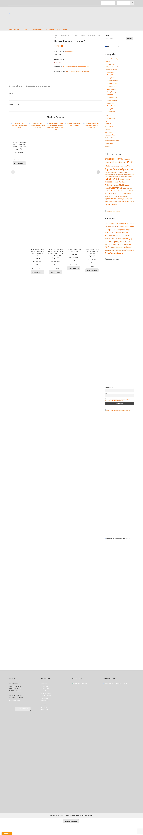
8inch (132, 224)
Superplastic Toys (110, 135)
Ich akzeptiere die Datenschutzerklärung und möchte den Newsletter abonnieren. (117, 399)
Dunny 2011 (110, 72)
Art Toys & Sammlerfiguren (112, 59)
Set (125, 247)
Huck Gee (121, 235)
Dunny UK (110, 109)
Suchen (107, 35)
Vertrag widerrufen (23, 708)
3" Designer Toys (64, 35)
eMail (106, 393)
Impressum (44, 684)
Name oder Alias (109, 387)
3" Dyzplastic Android (112, 67)
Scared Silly (110, 103)
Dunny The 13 (111, 106)
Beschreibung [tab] (15, 86)
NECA (106, 191)
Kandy (116, 182)
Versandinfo (44, 686)
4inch (122, 224)
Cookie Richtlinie (46, 695)
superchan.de (14, 29)
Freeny (118, 233)
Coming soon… (37, 29)
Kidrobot (79, 71)
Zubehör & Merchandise (112, 140)
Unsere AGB (44, 700)
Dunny (73, 71)
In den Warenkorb (19, 163)
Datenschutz (44, 698)
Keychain (127, 235)
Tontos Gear (44, 709)
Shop (65, 29)
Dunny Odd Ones (112, 97)
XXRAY (115, 201)
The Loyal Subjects (110, 138)
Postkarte (112, 247)
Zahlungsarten (45, 688)
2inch (111, 224)
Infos (25, 29)
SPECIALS (108, 123)
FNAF (106, 233)
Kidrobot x (108, 129)
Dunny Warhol (111, 111)
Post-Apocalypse (112, 100)
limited (115, 238)
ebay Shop (44, 707)
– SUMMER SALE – (53, 29)
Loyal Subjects (122, 239)
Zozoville (107, 146)
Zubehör (120, 253)
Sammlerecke (109, 143)
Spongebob (108, 250)
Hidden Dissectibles (112, 235)
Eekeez (130, 176)
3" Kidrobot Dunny (77, 35)
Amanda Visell (122, 166)
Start (56, 35)
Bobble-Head (124, 227)
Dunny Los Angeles (113, 92)
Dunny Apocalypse (112, 80)
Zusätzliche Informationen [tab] (38, 86)
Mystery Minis (115, 188)
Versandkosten (69, 51)
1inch (106, 224)
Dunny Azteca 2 (111, 86)
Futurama (121, 179)
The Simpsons (109, 201)
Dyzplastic (113, 229)
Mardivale (110, 94)
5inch (126, 224)
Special (128, 247)
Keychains (108, 121)
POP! (107, 247)
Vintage (86, 71)
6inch (129, 224)
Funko (124, 232)
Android (107, 227)
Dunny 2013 (110, 78)
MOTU (107, 188)
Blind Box (107, 61)
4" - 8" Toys (108, 115)
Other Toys (116, 244)
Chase (131, 227)
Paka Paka (110, 191)
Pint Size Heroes (120, 191)
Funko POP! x (109, 126)
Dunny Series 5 (111, 89)
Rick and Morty (119, 247)
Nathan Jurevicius (127, 188)
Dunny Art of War (112, 83)
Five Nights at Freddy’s (123, 229)
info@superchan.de (15, 700)
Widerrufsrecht (45, 691)
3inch (68, 71)
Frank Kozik (111, 233)
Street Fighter (123, 196)
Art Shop (43, 705)
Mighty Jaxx (108, 132)
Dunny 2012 (110, 75)
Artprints (111, 227)
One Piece (108, 244)
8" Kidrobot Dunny (110, 118)
